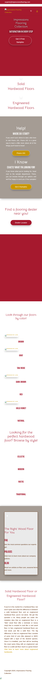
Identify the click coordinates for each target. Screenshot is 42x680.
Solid (21, 84)
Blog (6, 563)
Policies (8, 552)
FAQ (6, 540)
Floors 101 (21, 153)
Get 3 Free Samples (20, 40)
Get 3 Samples (21, 187)
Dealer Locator (21, 223)
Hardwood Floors (21, 89)
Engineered (21, 103)
